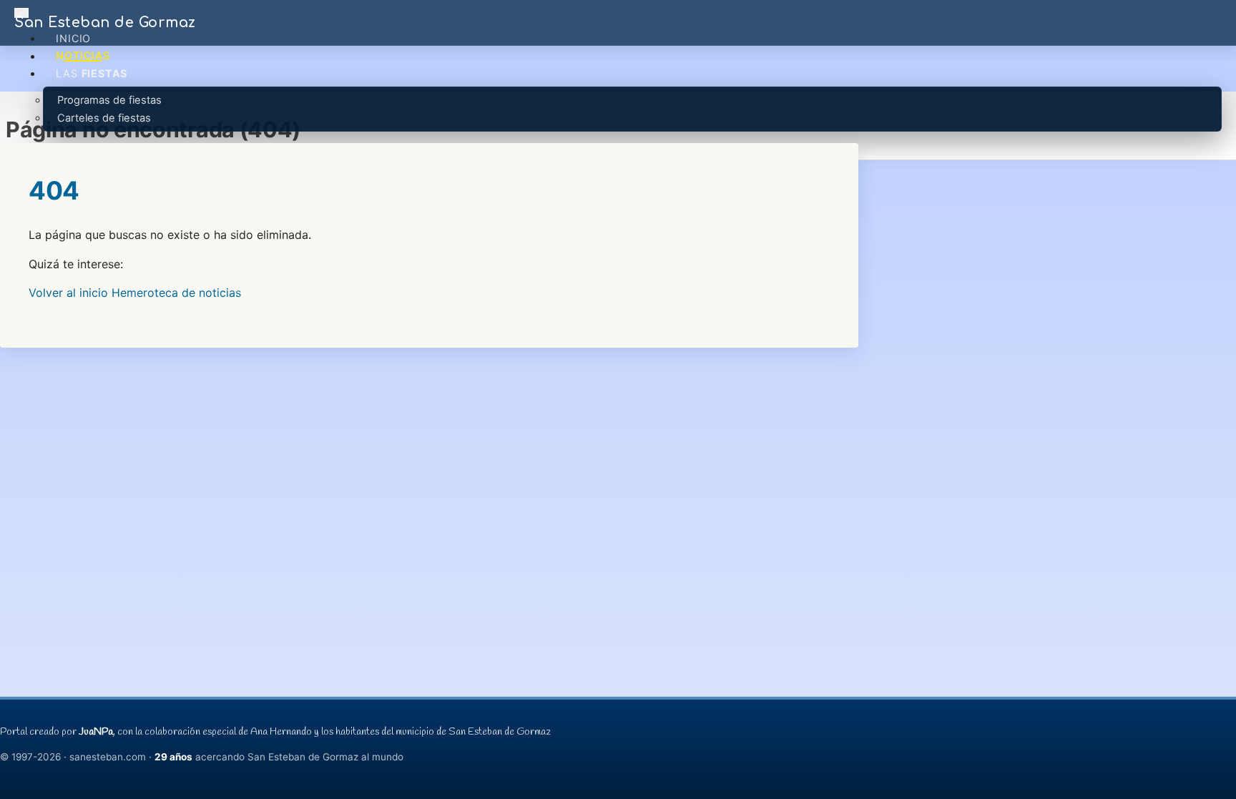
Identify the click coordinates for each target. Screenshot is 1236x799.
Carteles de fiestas (104, 118)
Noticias (82, 56)
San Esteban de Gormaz (105, 22)
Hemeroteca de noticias (176, 292)
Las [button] (91, 73)
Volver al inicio (68, 292)
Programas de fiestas (109, 100)
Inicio (73, 38)
